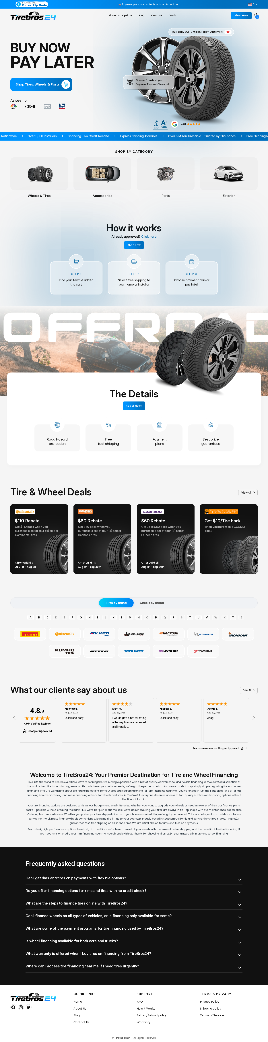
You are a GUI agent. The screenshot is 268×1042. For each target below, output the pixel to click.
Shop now (134, 245)
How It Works (146, 1008)
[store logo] (33, 15)
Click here (149, 236)
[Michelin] (203, 634)
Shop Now (241, 15)
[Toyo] (134, 651)
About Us (79, 1008)
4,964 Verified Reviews (37, 723)
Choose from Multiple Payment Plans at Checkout (152, 82)
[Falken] (99, 634)
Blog (76, 1015)
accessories (102, 196)
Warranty (143, 1022)
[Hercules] (134, 634)
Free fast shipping (108, 441)
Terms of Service (212, 1015)
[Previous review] (14, 718)
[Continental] (65, 634)
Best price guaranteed (210, 441)
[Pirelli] (30, 634)
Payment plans (159, 441)
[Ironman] (238, 634)
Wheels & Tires (39, 196)
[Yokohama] (203, 651)
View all (246, 492)
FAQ (140, 1002)
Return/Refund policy (152, 1015)
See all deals (134, 406)
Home (77, 1002)
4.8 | (183, 124)
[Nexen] (169, 651)
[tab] (134, 878)
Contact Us (81, 1022)
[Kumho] (65, 651)
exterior (229, 196)
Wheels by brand (151, 603)
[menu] (143, 15)
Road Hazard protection (57, 441)
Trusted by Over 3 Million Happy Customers (197, 32)
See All (247, 690)
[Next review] (254, 718)
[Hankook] (169, 634)
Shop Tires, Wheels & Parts (38, 84)
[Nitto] (99, 651)
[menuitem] (121, 15)
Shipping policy (210, 1008)
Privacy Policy (209, 1002)
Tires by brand (116, 603)
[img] (37, 718)
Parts (166, 196)
